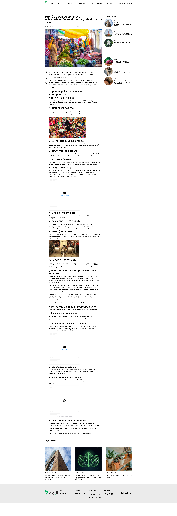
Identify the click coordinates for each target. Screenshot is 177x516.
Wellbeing (69, 3)
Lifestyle (60, 3)
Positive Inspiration (97, 3)
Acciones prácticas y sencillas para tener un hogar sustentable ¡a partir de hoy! (123, 44)
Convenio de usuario (95, 497)
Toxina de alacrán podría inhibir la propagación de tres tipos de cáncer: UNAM (123, 82)
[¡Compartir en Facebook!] (46, 72)
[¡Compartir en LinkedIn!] (46, 79)
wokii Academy (111, 3)
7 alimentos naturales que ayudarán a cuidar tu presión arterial (121, 62)
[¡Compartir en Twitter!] (46, 76)
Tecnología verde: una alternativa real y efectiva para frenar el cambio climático (88, 477)
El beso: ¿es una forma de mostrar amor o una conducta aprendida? (122, 72)
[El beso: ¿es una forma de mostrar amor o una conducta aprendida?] (108, 71)
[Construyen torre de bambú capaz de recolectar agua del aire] (108, 33)
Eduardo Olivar (49, 26)
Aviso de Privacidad (94, 494)
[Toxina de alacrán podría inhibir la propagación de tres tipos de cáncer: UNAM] (108, 81)
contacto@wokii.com (81, 494)
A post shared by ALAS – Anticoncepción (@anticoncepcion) (64, 362)
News (52, 3)
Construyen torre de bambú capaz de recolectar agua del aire (123, 34)
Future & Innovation (82, 3)
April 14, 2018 (81, 303)
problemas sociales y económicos (68, 84)
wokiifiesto (63, 494)
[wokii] (46, 3)
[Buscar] (131, 3)
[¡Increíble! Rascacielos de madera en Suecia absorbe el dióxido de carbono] (108, 23)
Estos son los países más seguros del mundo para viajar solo (74, 433)
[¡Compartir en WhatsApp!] (46, 83)
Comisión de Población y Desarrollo (70, 276)
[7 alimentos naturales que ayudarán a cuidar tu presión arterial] (108, 61)
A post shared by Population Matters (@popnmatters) (64, 416)
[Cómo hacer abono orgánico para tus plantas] (119, 459)
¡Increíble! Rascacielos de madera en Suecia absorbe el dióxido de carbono (123, 24)
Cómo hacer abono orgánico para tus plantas (119, 476)
